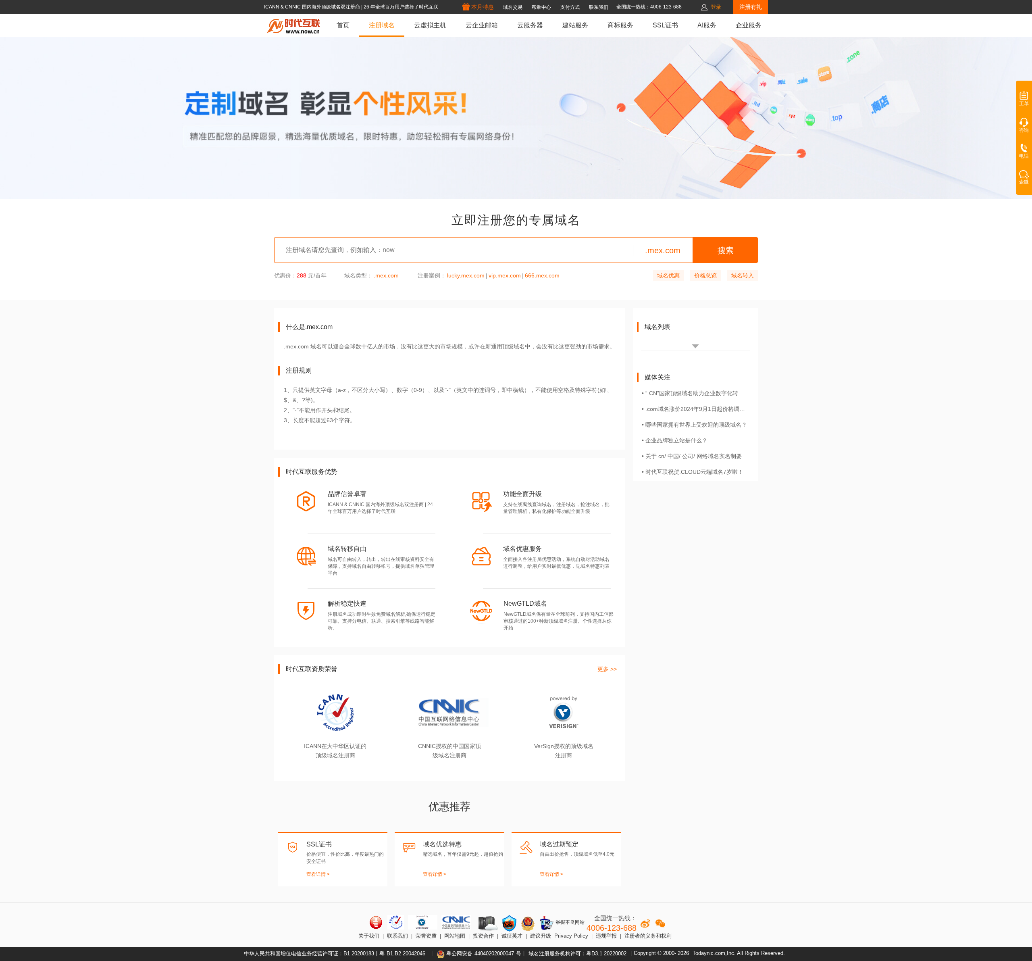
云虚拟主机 (430, 25)
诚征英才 (511, 936)
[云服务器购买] (486, 923)
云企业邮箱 (482, 25)
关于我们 (368, 936)
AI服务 (706, 25)
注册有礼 (750, 7)
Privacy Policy (571, 936)
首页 (343, 25)
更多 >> (607, 669)
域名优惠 (668, 275)
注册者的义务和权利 (648, 936)
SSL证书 (665, 25)
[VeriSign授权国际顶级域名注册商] (422, 922)
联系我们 (397, 936)
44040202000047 (494, 954)
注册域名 (382, 25)
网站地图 (454, 936)
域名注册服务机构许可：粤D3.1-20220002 (577, 954)
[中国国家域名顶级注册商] (456, 922)
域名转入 (742, 275)
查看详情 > (318, 874)
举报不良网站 (569, 922)
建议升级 (540, 936)
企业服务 (749, 25)
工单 (1024, 103)
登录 (716, 7)
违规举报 (606, 936)
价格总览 (705, 275)
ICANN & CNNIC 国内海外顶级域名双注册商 (312, 7)
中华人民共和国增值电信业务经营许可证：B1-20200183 (309, 954)
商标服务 (620, 25)
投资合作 (483, 936)
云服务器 (530, 25)
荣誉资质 (426, 936)
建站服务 (575, 25)
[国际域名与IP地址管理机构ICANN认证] (395, 922)
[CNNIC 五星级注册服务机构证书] (376, 922)
